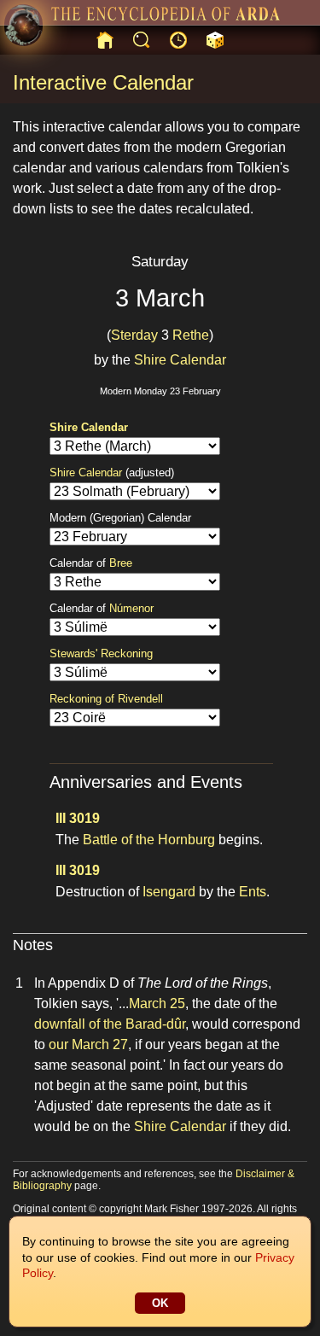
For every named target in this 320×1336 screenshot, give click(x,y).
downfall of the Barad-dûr (109, 1024)
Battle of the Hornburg (149, 839)
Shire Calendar (180, 360)
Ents (252, 891)
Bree (120, 563)
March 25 (157, 1003)
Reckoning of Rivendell (106, 698)
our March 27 (88, 1044)
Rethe (190, 335)
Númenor (131, 608)
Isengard (169, 891)
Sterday (134, 335)
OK (160, 1303)
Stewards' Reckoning (101, 653)
